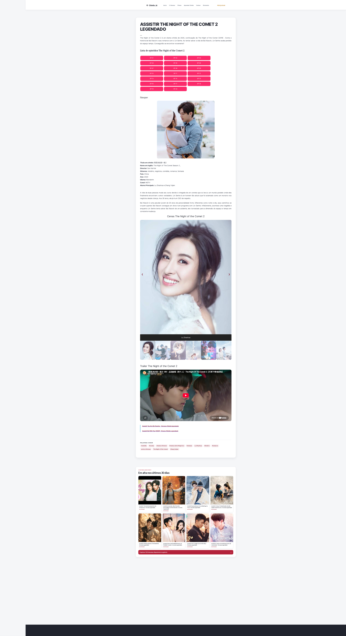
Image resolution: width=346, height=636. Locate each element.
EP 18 (199, 84)
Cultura (198, 5)
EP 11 (175, 73)
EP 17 (175, 84)
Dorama (151, 445)
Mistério (207, 445)
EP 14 (175, 78)
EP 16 (151, 84)
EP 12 (199, 73)
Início (165, 5)
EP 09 (199, 68)
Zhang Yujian (174, 449)
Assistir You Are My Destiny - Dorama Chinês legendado (160, 426)
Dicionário (206, 5)
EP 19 (151, 89)
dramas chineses (162, 445)
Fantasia (189, 445)
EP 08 (175, 68)
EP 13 (152, 78)
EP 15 (199, 78)
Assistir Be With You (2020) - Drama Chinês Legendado (160, 431)
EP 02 (175, 58)
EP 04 (152, 63)
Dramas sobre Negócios (176, 445)
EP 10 (151, 73)
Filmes (179, 5)
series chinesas (146, 449)
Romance (215, 445)
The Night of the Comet (160, 449)
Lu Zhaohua (198, 445)
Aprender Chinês (189, 5)
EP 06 (199, 63)
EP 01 (151, 58)
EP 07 (152, 68)
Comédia (144, 445)
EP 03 (199, 58)
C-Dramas (172, 5)
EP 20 (175, 89)
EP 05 (175, 63)
